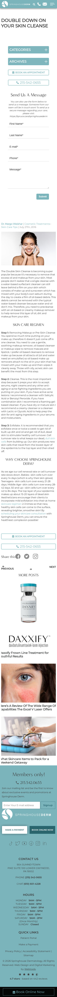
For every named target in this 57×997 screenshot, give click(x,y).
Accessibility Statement (37, 951)
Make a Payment (28, 944)
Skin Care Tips (9, 227)
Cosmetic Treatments (37, 223)
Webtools (30, 969)
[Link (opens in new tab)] (11, 843)
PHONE (28, 877)
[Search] (34, 4)
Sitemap (28, 955)
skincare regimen (11, 504)
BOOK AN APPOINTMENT (30, 72)
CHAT (28, 883)
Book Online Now (30, 992)
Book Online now (42, 830)
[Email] (45, 4)
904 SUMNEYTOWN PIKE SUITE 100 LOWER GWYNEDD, (28, 868)
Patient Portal (28, 938)
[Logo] (17, 4)
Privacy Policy (13, 951)
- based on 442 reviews (28, 978)
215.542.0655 (30, 782)
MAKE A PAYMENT (14, 830)
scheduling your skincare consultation (23, 513)
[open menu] (51, 4)
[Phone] (39, 4)
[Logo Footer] (28, 814)
